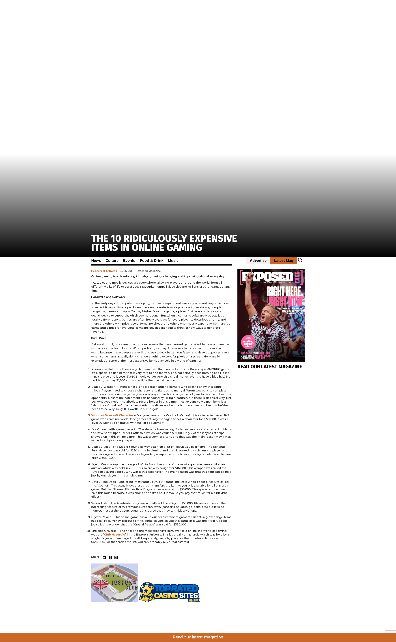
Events (129, 260)
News (96, 260)
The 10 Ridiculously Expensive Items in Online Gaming (164, 243)
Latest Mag (283, 260)
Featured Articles (104, 271)
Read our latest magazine (198, 637)
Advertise (258, 260)
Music (173, 260)
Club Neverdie (114, 534)
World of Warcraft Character (112, 415)
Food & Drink (151, 260)
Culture (111, 260)
